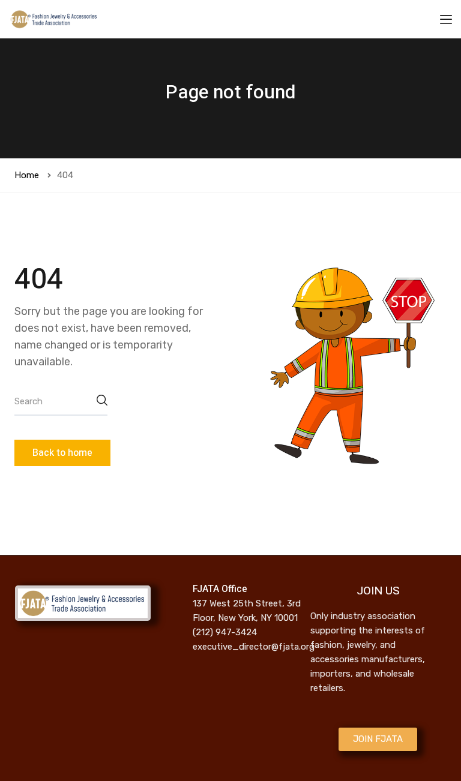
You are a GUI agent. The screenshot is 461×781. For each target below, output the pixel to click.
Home (26, 175)
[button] (378, 739)
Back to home (62, 453)
